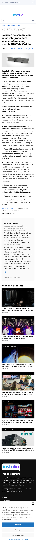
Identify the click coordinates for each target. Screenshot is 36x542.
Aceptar (18, 525)
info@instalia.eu (15, 2)
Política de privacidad (15, 539)
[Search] (33, 20)
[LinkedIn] (5, 272)
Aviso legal (25, 539)
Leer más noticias (8, 208)
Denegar (18, 530)
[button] (33, 504)
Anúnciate (6, 501)
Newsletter (5, 2)
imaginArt (29, 49)
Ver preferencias (18, 535)
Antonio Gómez (16, 49)
